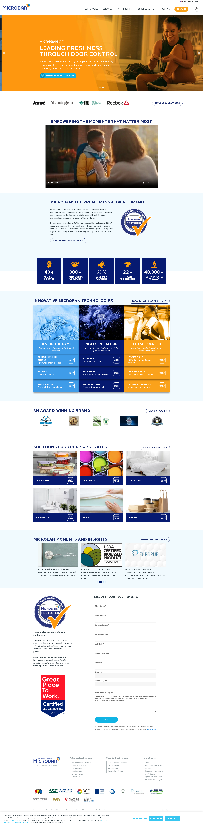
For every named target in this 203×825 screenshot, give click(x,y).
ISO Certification (87, 810)
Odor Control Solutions (117, 758)
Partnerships (124, 9)
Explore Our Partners (167, 103)
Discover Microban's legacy (68, 241)
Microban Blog (44, 810)
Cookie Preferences (139, 818)
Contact (181, 9)
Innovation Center (115, 771)
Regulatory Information (154, 771)
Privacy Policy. (15, 820)
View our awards (158, 411)
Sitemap (107, 810)
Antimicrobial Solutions (81, 758)
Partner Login (98, 810)
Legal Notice (149, 774)
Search (78, 810)
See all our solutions (155, 447)
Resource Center (146, 9)
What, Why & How (79, 766)
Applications (77, 771)
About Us (165, 9)
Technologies (90, 9)
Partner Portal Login (153, 780)
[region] (101, 818)
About (147, 763)
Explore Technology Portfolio (149, 301)
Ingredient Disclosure (153, 777)
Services (107, 9)
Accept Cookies (156, 818)
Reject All (172, 818)
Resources (76, 777)
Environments (77, 774)
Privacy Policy (55, 810)
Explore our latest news (153, 540)
